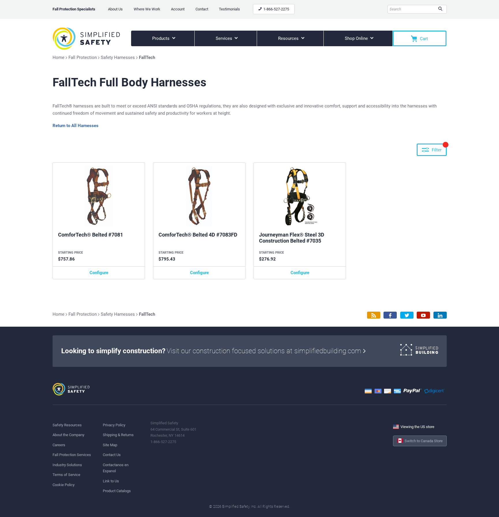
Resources (289, 38)
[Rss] (373, 315)
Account (178, 9)
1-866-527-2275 (275, 9)
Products (161, 38)
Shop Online (357, 38)
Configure (99, 272)
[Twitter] (407, 315)
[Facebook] (390, 315)
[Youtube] (423, 315)
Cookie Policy (64, 485)
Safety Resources (67, 425)
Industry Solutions (67, 465)
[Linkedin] (440, 315)
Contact (201, 9)
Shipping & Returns (118, 435)
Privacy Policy (114, 425)
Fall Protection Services (72, 455)
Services (224, 38)
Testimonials (229, 9)
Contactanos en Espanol (116, 468)
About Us (115, 9)
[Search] (440, 9)
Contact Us (112, 455)
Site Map (110, 445)
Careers (59, 445)
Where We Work (147, 9)
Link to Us (111, 481)
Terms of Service (66, 475)
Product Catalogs (117, 491)
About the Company (68, 435)
